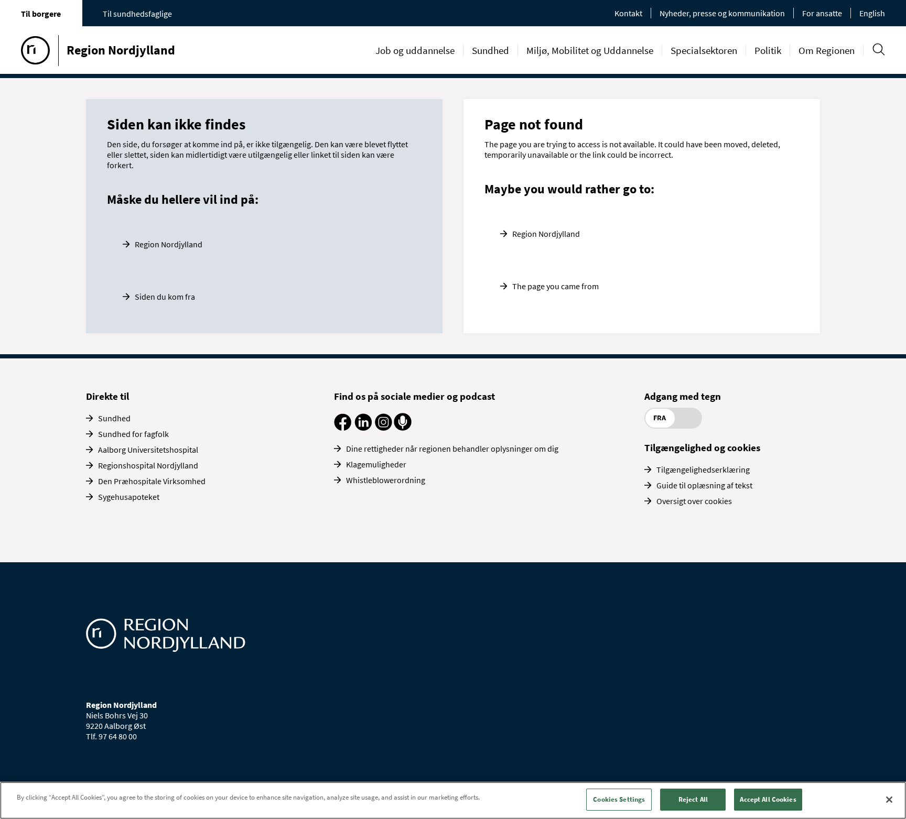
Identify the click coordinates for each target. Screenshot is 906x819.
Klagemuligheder (376, 464)
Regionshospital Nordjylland (148, 465)
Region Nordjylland (168, 244)
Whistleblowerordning (385, 480)
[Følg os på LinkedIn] (363, 427)
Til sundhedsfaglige (137, 13)
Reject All (693, 799)
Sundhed (490, 50)
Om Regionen (827, 50)
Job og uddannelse (415, 50)
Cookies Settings (619, 799)
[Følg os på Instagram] (383, 427)
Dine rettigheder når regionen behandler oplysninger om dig (452, 448)
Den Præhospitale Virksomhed (152, 481)
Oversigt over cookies (694, 501)
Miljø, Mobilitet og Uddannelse (589, 50)
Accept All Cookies (768, 799)
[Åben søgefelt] (878, 49)
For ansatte (822, 13)
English (872, 13)
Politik (767, 50)
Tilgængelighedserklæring (703, 469)
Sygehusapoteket (128, 497)
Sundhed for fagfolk (133, 434)
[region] (453, 800)
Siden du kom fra (165, 296)
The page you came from (555, 286)
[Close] (889, 799)
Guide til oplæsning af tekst (704, 485)
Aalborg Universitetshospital (148, 449)
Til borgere (41, 13)
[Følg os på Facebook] (342, 427)
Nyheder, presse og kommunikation (722, 13)
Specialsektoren (704, 50)
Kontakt (628, 13)
